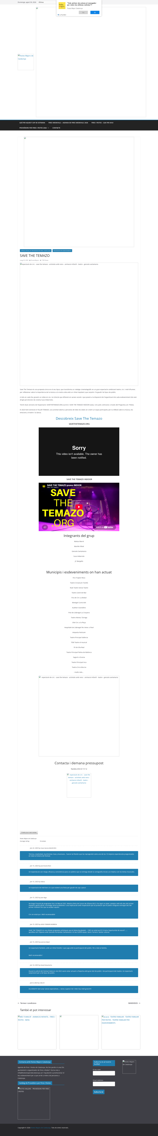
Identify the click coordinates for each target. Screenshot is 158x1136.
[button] (48, 127)
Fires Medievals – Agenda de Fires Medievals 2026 (68, 123)
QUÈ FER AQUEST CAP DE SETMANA (32, 123)
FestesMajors (35, 260)
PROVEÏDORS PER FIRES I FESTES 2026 (33, 128)
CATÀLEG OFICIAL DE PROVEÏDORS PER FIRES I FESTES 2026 (36, 250)
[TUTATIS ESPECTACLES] (79, 1016)
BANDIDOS (133, 1003)
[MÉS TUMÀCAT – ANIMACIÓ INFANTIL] (37, 1016)
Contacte (56, 128)
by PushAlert (62, 15)
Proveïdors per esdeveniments (62, 250)
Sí (95, 12)
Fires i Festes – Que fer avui (102, 123)
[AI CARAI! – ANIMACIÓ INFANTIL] (121, 1016)
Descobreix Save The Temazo (79, 418)
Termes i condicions (28, 1003)
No (83, 12)
